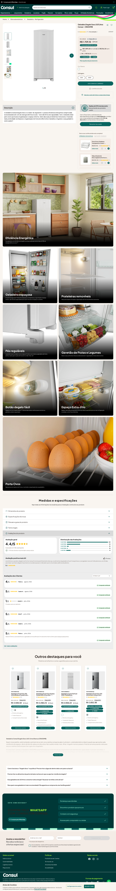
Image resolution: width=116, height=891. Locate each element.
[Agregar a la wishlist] (111, 25)
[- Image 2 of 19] (8, 44)
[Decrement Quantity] (102, 148)
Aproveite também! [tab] (100, 136)
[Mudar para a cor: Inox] (15, 710)
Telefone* (60, 838)
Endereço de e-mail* (36, 838)
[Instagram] (93, 859)
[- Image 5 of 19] (8, 69)
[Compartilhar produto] (107, 25)
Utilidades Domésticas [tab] (86, 136)
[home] (30, 875)
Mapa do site (6, 867)
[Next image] (72, 56)
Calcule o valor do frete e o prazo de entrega (97, 95)
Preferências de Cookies (52, 858)
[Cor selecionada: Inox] (37, 717)
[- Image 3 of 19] (8, 53)
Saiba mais (95, 148)
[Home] (8, 7)
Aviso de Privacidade (40, 889)
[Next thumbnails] (8, 75)
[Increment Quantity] (108, 148)
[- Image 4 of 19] (8, 61)
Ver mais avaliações (10, 646)
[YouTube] (98, 859)
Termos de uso (49, 861)
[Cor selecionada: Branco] (79, 69)
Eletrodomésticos (17, 19)
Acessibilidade (49, 867)
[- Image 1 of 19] (8, 36)
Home (5, 19)
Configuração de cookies (74, 886)
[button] (56, 845)
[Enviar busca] (89, 7)
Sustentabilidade (8, 861)
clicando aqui (22, 2)
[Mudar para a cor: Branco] (40, 717)
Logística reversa (7, 864)
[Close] (113, 2)
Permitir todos (89, 886)
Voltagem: (81, 73)
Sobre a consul (7, 858)
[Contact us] (109, 882)
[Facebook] (89, 859)
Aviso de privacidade (67, 845)
